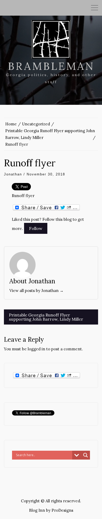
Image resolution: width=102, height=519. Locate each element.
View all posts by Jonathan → (36, 290)
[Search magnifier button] (85, 455)
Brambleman (51, 66)
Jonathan (13, 174)
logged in (36, 348)
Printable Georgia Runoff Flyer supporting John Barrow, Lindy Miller (46, 317)
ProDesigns (62, 510)
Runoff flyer (23, 195)
